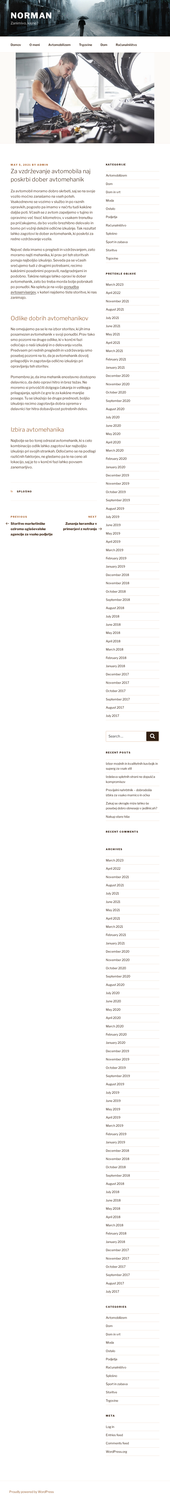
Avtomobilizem (59, 45)
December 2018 (117, 575)
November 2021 (117, 301)
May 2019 (113, 533)
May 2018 (113, 633)
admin (42, 164)
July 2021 (112, 318)
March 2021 (114, 351)
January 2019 (115, 566)
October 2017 (116, 691)
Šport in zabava (117, 242)
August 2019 (115, 508)
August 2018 (115, 608)
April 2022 (113, 293)
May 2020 (113, 434)
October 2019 (116, 492)
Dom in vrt (113, 192)
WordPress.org (116, 1451)
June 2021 (113, 326)
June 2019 (113, 525)
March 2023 (115, 284)
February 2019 (116, 558)
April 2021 (113, 342)
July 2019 (112, 517)
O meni (34, 45)
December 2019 (117, 475)
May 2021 (113, 334)
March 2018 (114, 649)
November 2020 (118, 384)
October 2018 (116, 591)
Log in (110, 1427)
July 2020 (113, 417)
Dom (103, 45)
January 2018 (115, 666)
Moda (110, 200)
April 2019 (113, 541)
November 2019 (117, 483)
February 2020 (116, 458)
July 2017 (112, 716)
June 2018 (113, 624)
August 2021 (115, 309)
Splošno (24, 491)
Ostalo (110, 208)
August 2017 (115, 707)
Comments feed (117, 1443)
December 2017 (117, 674)
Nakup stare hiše (118, 816)
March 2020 (115, 450)
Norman (31, 15)
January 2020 (116, 467)
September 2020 (118, 401)
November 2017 (117, 682)
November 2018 (117, 583)
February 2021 (116, 359)
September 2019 (118, 500)
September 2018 (118, 600)
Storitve (111, 250)
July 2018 (112, 616)
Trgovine (85, 45)
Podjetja (111, 217)
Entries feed (114, 1435)
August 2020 (115, 409)
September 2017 (118, 699)
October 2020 (116, 392)
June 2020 (113, 425)
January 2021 (115, 367)
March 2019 (114, 550)
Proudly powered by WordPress (31, 1492)
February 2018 (116, 658)
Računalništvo (126, 45)
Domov (16, 45)
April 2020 (113, 442)
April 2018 (113, 641)
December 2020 (117, 375)
